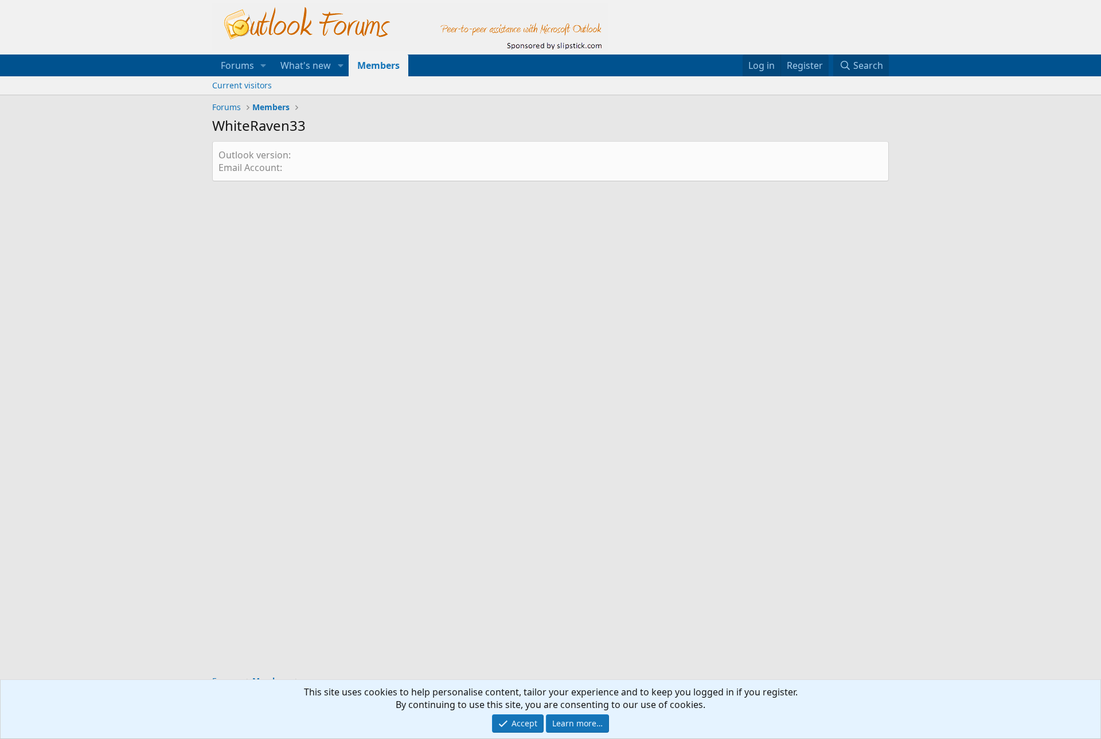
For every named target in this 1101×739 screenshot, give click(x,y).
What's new (305, 65)
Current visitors (242, 85)
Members (378, 65)
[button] (263, 65)
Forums (237, 65)
